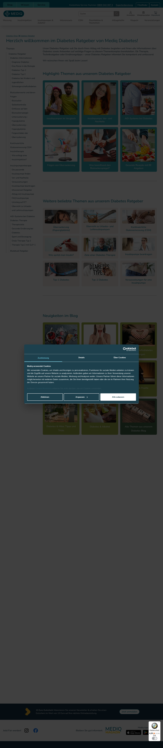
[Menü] (158, 722)
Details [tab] (81, 357)
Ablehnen (45, 397)
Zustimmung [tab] (43, 358)
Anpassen (80, 397)
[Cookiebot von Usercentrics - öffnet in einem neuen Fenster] (125, 349)
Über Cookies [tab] (120, 357)
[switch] (154, 738)
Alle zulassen (118, 397)
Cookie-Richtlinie (43, 388)
